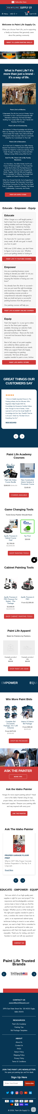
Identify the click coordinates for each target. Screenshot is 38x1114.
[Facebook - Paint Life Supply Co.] (12, 1092)
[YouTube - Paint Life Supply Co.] (26, 1092)
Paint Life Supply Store (18, 194)
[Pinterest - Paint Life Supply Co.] (21, 1092)
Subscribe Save (20, 2)
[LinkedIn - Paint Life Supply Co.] (30, 1092)
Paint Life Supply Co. (22, 1110)
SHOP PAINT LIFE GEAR (19, 669)
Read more (9, 870)
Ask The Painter (19, 813)
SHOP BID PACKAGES (19, 741)
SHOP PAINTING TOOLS (19, 553)
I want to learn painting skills (19, 42)
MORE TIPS (18, 776)
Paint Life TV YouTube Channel (19, 259)
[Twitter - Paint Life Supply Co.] (8, 1092)
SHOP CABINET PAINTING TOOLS (19, 616)
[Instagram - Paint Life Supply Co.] (17, 1092)
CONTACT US (19, 943)
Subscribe (29, 1083)
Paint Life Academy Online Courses (19, 310)
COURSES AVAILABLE (19, 495)
